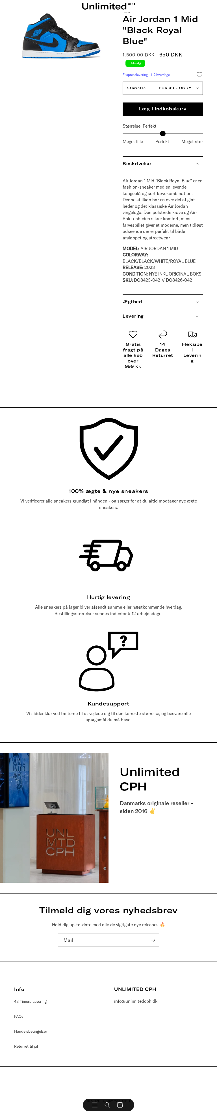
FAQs (18, 1016)
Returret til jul (26, 1046)
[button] (95, 1105)
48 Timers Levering (30, 1001)
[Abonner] (153, 940)
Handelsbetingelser (30, 1031)
